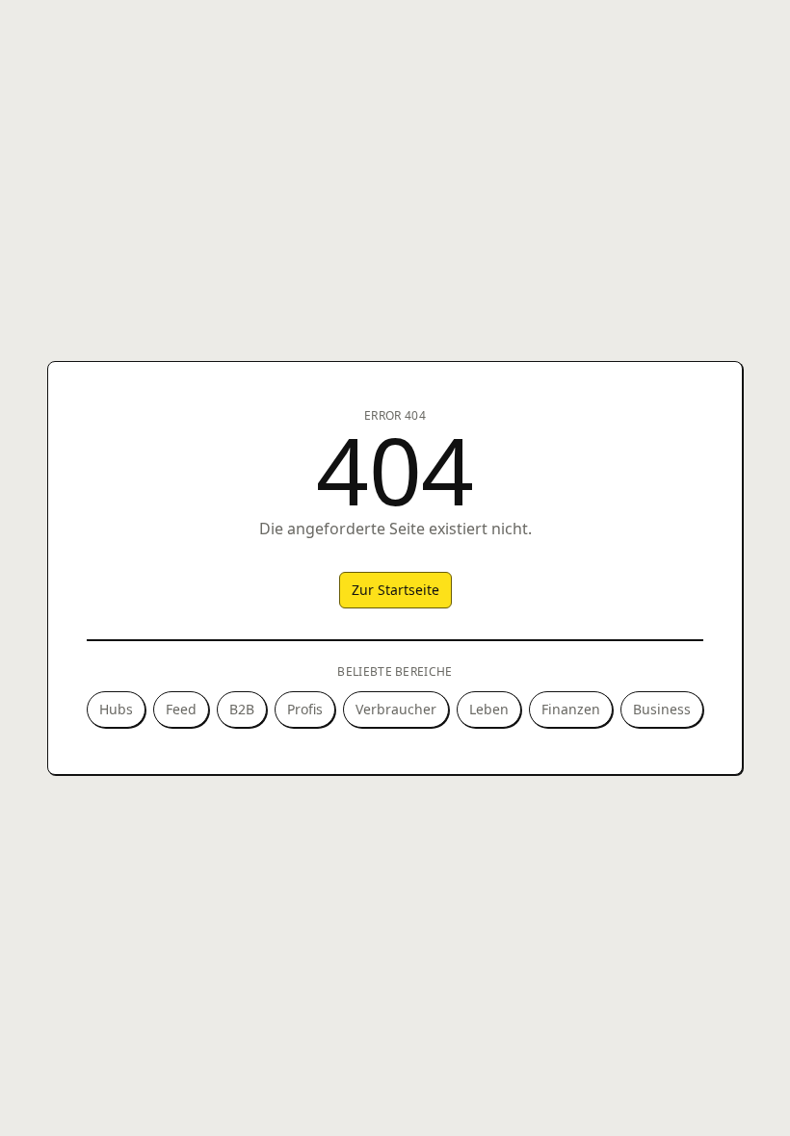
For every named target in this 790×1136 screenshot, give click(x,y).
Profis (305, 709)
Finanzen (570, 709)
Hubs (116, 709)
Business (662, 709)
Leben (489, 709)
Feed (181, 709)
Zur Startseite (395, 590)
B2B (241, 709)
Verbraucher (396, 709)
